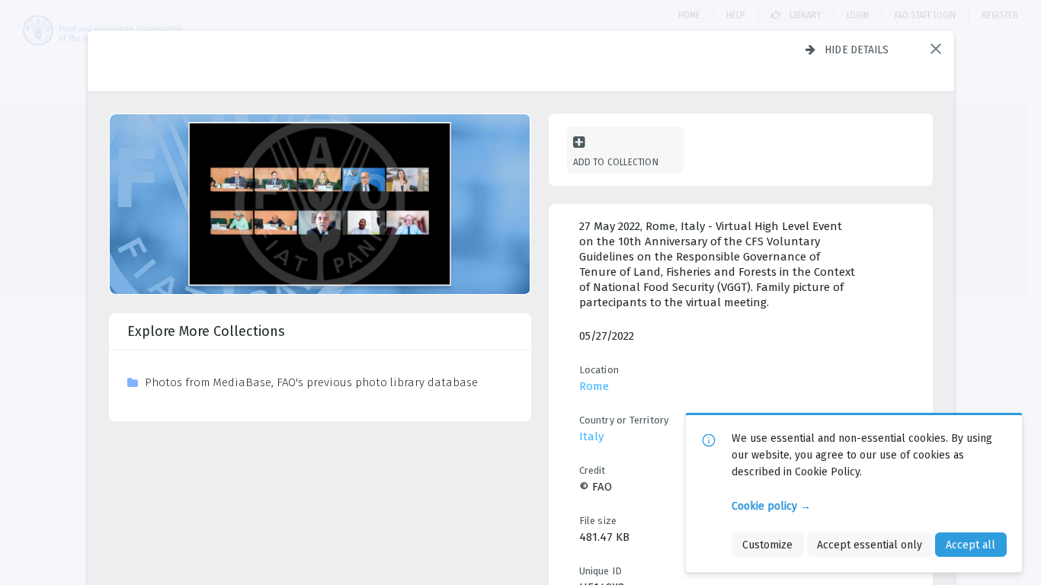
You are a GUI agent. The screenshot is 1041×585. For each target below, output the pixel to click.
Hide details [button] (857, 49)
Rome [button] (594, 386)
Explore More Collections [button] (206, 331)
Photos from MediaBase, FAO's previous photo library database (311, 382)
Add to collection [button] (615, 162)
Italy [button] (591, 436)
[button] (936, 49)
